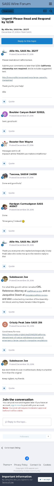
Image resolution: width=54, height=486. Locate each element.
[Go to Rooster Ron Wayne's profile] (5, 143)
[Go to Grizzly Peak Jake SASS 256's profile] (5, 324)
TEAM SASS (26, 32)
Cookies (47, 465)
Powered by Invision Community (27, 471)
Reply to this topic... (17, 422)
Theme (7, 465)
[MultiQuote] (4, 102)
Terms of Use (8, 482)
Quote (12, 101)
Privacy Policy (21, 465)
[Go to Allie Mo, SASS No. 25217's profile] (5, 52)
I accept (45, 479)
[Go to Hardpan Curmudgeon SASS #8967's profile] (5, 207)
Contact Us (35, 465)
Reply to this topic (27, 41)
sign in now (16, 405)
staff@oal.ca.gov (34, 291)
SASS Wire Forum (16, 4)
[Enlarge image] (23, 221)
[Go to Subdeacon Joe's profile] (5, 279)
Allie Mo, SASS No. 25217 (17, 29)
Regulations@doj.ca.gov (36, 295)
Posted (21, 54)
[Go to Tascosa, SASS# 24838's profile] (5, 176)
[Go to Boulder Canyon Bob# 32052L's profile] (5, 114)
